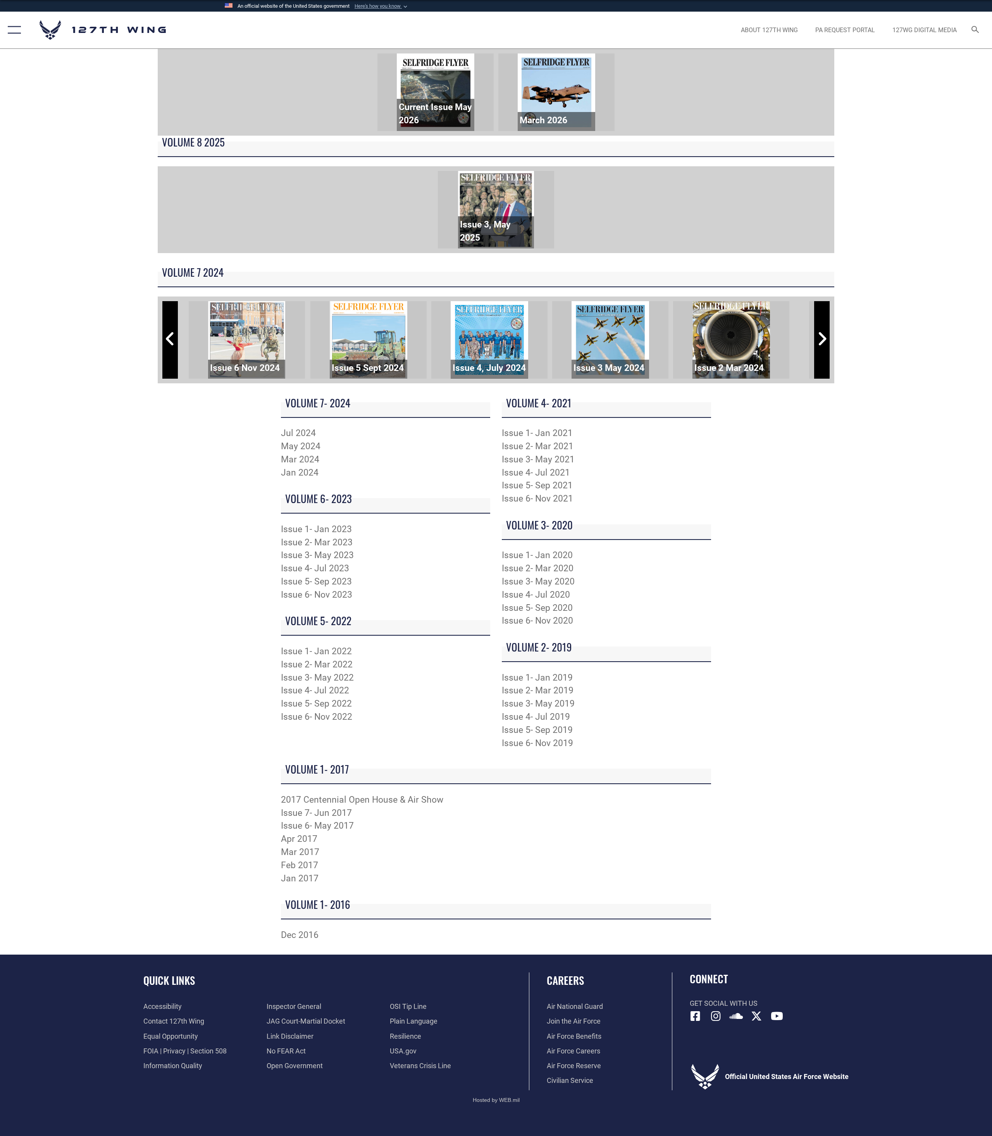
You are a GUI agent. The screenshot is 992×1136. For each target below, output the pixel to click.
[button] (382, 6)
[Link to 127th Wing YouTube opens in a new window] (777, 1016)
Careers (565, 980)
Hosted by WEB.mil (496, 1100)
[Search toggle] (975, 30)
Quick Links (169, 980)
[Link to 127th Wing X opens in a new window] (756, 1016)
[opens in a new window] (716, 1016)
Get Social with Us (724, 1003)
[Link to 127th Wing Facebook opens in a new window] (695, 1016)
